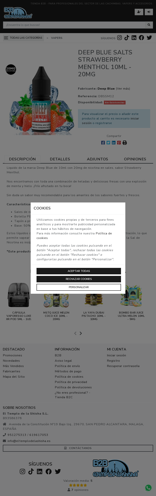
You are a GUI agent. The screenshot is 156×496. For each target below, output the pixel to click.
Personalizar (79, 287)
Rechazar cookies (79, 279)
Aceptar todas (79, 271)
